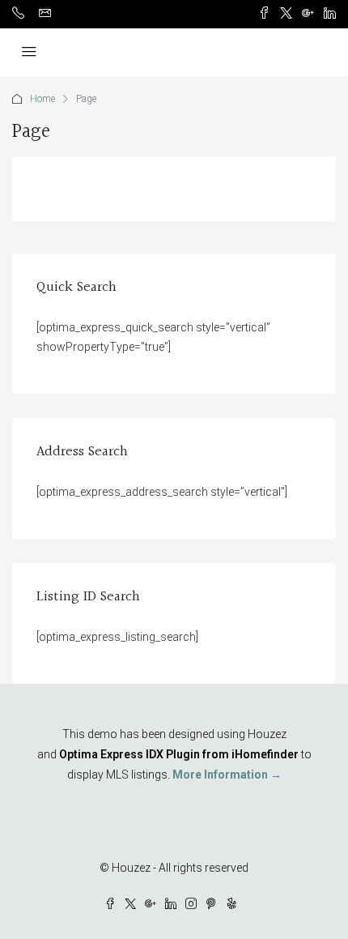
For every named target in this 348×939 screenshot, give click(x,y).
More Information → (227, 774)
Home (42, 99)
